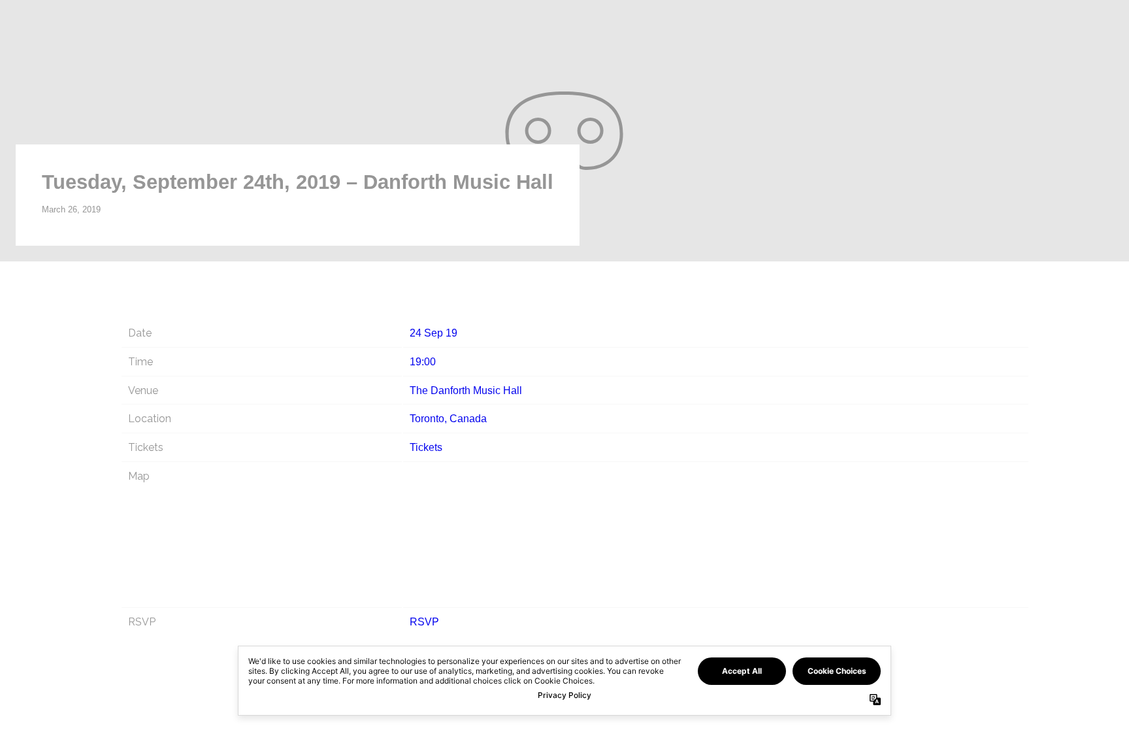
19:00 (423, 361)
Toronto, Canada (448, 418)
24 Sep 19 (433, 333)
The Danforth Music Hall (466, 390)
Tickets (426, 447)
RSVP (424, 621)
